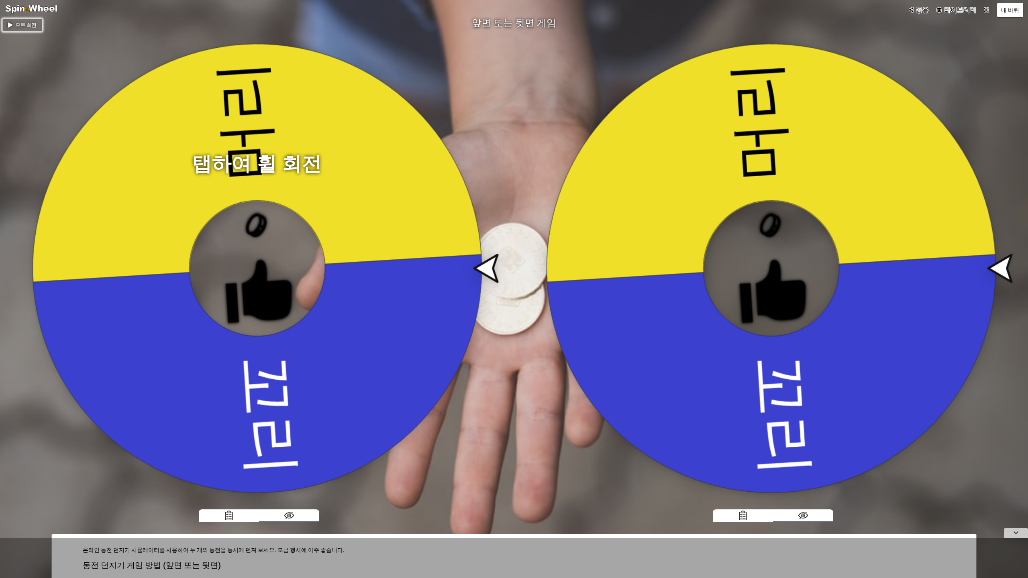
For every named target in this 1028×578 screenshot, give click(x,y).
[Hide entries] (289, 515)
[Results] (229, 515)
